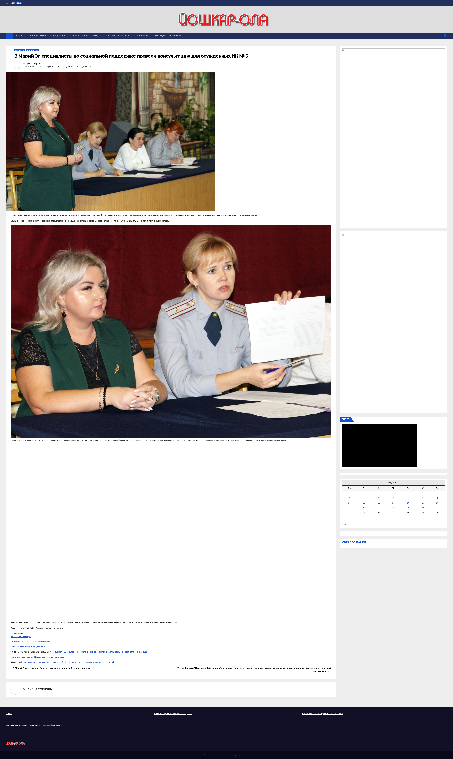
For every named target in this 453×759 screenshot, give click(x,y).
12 (379, 503)
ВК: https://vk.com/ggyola (21, 637)
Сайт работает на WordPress (214, 755)
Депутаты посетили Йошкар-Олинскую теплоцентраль (40, 657)
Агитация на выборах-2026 (169, 36)
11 (364, 503)
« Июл (344, 525)
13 (393, 503)
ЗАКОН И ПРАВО (20, 50)
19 (379, 508)
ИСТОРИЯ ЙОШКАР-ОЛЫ (119, 36)
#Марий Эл (56, 67)
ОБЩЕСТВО (142, 36)
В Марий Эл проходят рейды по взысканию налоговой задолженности (51, 668)
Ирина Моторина (33, 64)
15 (423, 503)
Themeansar (245, 755)
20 (393, 508)
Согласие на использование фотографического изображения (33, 725)
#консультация (44, 67)
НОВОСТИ (20, 36)
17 (349, 508)
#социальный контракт (72, 67)
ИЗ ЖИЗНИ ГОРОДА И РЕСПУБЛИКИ (47, 36)
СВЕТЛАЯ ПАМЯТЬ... (356, 542)
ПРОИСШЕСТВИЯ (80, 36)
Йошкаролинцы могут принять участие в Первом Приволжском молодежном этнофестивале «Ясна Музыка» (100, 652)
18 (364, 508)
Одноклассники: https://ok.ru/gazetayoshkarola (30, 642)
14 (408, 503)
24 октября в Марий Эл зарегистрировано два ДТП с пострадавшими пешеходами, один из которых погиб (67, 662)
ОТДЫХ (97, 36)
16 (437, 503)
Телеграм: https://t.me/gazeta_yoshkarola (28, 647)
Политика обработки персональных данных (173, 714)
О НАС (9, 714)
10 (349, 503)
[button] (441, 36)
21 (408, 508)
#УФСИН (87, 67)
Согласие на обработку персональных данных (322, 714)
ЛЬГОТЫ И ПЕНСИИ (32, 50)
